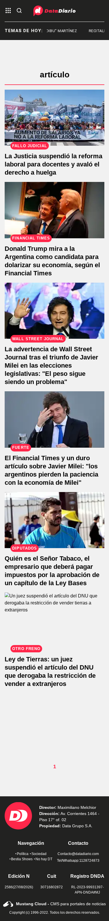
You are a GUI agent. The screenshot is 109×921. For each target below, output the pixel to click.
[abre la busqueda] (19, 11)
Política (22, 854)
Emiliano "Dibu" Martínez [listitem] (48, 31)
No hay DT (43, 859)
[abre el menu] (8, 11)
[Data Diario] (54, 11)
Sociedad (39, 854)
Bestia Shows (22, 859)
